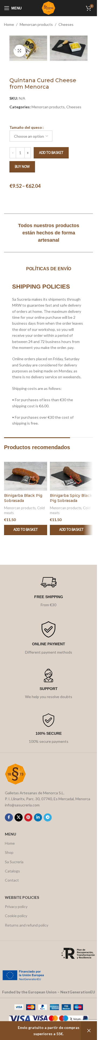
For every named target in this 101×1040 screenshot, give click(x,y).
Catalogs (12, 871)
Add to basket (51, 153)
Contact (12, 880)
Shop (9, 852)
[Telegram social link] (48, 817)
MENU (10, 834)
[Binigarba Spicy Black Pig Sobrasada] (71, 476)
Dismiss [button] (89, 1030)
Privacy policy (16, 906)
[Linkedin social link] (38, 817)
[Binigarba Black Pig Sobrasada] (25, 476)
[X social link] (19, 817)
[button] (14, 48)
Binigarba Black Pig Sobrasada (23, 498)
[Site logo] (48, 7)
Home (9, 24)
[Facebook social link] (9, 817)
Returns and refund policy (26, 925)
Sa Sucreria (14, 861)
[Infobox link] (48, 591)
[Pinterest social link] (28, 817)
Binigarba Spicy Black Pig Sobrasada (71, 498)
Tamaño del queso (25, 127)
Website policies (22, 897)
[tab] (48, 269)
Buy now (22, 167)
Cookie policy (16, 915)
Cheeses (66, 24)
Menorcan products (36, 24)
